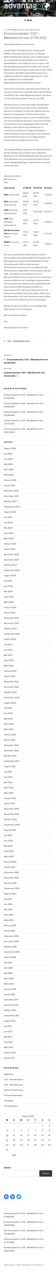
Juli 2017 (8, 1026)
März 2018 (9, 984)
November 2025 (11, 496)
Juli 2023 (8, 644)
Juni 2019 (8, 904)
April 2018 (8, 978)
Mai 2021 (8, 782)
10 (7, 1135)
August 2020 (10, 830)
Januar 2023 (9, 676)
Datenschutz (9, 1265)
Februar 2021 (10, 798)
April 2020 (9, 851)
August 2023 (10, 639)
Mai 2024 (8, 591)
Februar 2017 (10, 1053)
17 (7, 1140)
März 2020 (9, 856)
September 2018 (12, 952)
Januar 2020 (9, 867)
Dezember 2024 (11, 554)
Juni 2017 (8, 1031)
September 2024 (12, 570)
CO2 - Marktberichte (19, 341)
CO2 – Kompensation (13, 1079)
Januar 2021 (9, 803)
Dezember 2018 (11, 936)
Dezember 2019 (11, 872)
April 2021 (8, 788)
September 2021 (11, 761)
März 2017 (8, 1047)
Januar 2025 (9, 549)
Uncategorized (10, 1106)
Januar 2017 (9, 1058)
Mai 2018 (8, 973)
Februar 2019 (10, 925)
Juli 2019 (8, 899)
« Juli (13, 1155)
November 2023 (11, 623)
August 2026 (10, 448)
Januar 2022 (9, 740)
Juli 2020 (8, 835)
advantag (34, 30)
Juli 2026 (8, 454)
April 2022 (9, 724)
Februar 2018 (10, 989)
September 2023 (12, 634)
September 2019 (12, 888)
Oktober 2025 (10, 501)
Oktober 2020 (10, 819)
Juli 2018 (8, 962)
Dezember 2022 (11, 681)
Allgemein (8, 1074)
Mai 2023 (8, 655)
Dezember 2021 (11, 745)
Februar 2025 (10, 544)
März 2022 (9, 729)
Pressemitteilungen (13, 1095)
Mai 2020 (8, 846)
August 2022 (10, 703)
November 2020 (11, 814)
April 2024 (9, 597)
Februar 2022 (10, 735)
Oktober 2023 (10, 628)
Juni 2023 (8, 650)
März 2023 (9, 666)
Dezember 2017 (11, 999)
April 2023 (9, 660)
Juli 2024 (8, 581)
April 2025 (9, 533)
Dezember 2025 (11, 491)
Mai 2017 (8, 1037)
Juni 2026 (8, 459)
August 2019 (10, 894)
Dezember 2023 (11, 618)
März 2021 (8, 793)
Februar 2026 (10, 480)
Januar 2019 (9, 931)
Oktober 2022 (10, 692)
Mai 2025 (8, 528)
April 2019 (8, 915)
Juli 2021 (8, 772)
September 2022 (12, 697)
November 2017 (11, 1005)
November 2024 (11, 560)
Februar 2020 (10, 862)
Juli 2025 (8, 517)
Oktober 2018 (10, 947)
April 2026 (9, 469)
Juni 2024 (8, 586)
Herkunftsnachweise (13, 1090)
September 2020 (12, 825)
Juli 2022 (8, 708)
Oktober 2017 (10, 1010)
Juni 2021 (8, 777)
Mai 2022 (8, 719)
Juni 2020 (8, 841)
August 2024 (10, 575)
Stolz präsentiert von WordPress (30, 1265)
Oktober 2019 (10, 883)
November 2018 (11, 941)
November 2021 (11, 750)
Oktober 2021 (10, 756)
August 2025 (10, 512)
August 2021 (10, 766)
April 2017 (8, 1042)
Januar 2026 (9, 485)
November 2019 (11, 878)
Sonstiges (8, 1100)
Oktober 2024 (10, 565)
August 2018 (10, 957)
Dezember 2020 (11, 809)
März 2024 (9, 602)
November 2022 (11, 687)
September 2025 (12, 507)
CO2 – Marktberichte (13, 1085)
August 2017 (10, 1021)
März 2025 (9, 538)
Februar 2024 (10, 607)
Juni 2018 (8, 968)
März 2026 (9, 475)
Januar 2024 (9, 613)
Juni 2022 (8, 713)
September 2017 (11, 1015)
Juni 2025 (8, 522)
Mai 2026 (8, 464)
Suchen (7, 1168)
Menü (29, 20)
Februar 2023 (10, 671)
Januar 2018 (9, 994)
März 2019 (9, 920)
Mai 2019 (8, 909)
